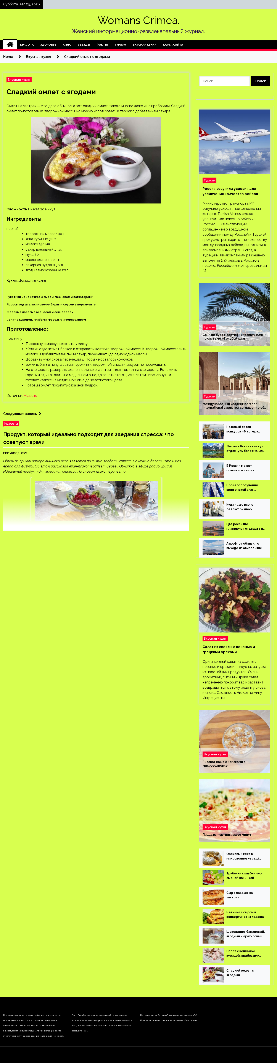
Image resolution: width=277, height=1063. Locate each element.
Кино (67, 44)
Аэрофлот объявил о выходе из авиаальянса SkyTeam (245, 546)
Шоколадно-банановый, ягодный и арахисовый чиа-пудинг (245, 934)
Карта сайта (173, 44)
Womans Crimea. (139, 20)
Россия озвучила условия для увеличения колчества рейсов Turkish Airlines (230, 192)
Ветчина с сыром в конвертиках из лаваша (245, 914)
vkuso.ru (30, 396)
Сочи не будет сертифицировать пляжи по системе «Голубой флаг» (234, 336)
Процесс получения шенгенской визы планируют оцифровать (245, 487)
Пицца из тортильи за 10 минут (227, 834)
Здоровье (48, 44)
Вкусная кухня (144, 44)
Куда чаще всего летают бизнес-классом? (239, 507)
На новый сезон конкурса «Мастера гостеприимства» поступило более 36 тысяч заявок (242, 429)
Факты (102, 44)
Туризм (120, 44)
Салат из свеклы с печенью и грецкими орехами (229, 649)
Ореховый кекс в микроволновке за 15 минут (242, 856)
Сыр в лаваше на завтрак (239, 895)
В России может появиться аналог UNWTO (240, 468)
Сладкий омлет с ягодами (51, 92)
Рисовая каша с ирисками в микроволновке (224, 763)
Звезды (84, 44)
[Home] (10, 44)
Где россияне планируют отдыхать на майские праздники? (245, 526)
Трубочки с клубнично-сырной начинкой (244, 876)
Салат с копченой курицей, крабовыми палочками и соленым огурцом (244, 953)
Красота (27, 44)
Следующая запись (20, 414)
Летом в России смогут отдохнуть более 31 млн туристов (245, 449)
